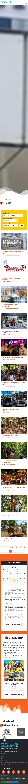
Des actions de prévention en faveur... (11, 332)
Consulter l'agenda (13, 624)
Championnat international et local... (12, 410)
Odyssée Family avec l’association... (13, 514)
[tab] (5, 675)
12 (24, 547)
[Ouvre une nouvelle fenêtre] (3, 772)
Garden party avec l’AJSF (10, 436)
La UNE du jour (9, 334)
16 (14, 551)
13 (2, 551)
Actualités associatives (10, 359)
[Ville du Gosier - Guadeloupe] (10, 745)
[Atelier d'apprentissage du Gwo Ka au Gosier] (14, 372)
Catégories (6, 213)
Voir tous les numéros (13, 694)
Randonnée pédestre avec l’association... (10, 461)
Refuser (8, 781)
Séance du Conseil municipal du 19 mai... (13, 252)
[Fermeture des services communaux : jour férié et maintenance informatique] (14, 294)
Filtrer (21, 225)
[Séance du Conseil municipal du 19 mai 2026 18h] (14, 241)
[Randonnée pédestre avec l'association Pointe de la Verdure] (14, 450)
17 (18, 551)
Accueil (2, 199)
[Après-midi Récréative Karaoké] (14, 347)
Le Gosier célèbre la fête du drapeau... (11, 279)
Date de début (7, 218)
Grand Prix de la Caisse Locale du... (13, 539)
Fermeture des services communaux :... (9, 305)
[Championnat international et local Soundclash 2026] (14, 399)
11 (20, 547)
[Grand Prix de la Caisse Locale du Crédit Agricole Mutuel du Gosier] (14, 528)
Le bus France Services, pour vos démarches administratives (14, 616)
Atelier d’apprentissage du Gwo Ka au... (13, 383)
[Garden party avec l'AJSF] (14, 425)
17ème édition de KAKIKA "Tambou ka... (13, 488)
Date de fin (6, 223)
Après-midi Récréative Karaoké (12, 358)
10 (16, 547)
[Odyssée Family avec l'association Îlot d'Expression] (14, 503)
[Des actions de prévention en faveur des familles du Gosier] (14, 321)
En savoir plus (15, 781)
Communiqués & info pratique (12, 281)
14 (6, 551)
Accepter (3, 781)
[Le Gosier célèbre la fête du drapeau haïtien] (14, 268)
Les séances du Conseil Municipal (13, 255)
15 (10, 551)
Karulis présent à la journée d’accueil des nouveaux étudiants (15, 608)
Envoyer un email (6, 758)
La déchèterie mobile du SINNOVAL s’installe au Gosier (15, 591)
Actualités (8, 412)
